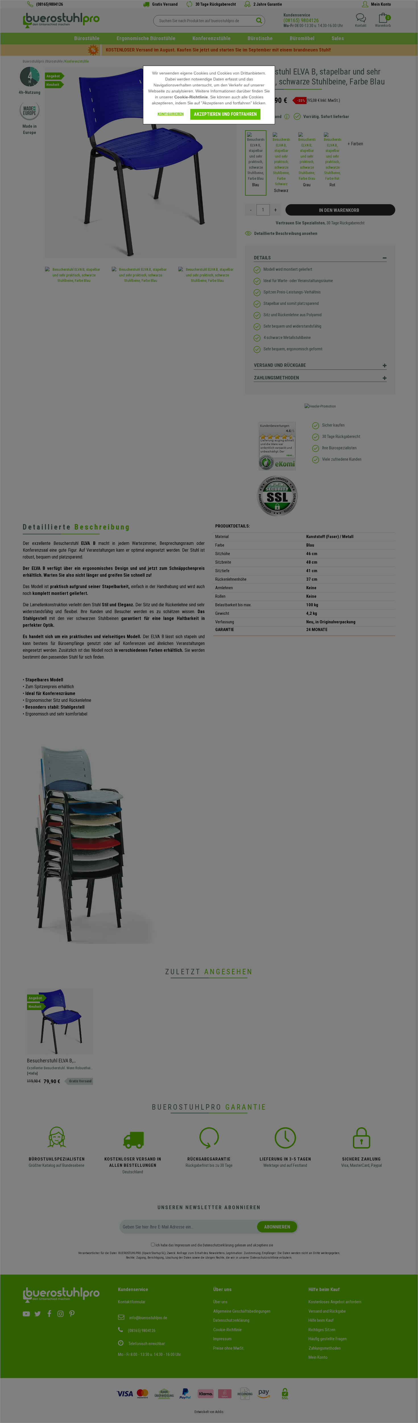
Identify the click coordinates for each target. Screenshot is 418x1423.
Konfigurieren (171, 114)
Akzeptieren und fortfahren (225, 114)
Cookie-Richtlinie (191, 97)
